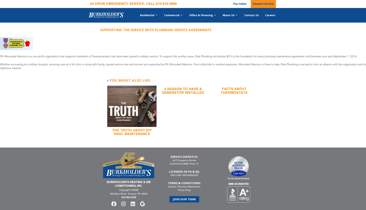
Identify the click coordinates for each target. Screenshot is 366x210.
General (172, 186)
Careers (270, 15)
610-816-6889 (166, 4)
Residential (147, 15)
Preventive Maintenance (189, 186)
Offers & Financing (201, 15)
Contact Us (251, 15)
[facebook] (114, 203)
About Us (228, 15)
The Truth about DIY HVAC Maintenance (132, 132)
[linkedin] (133, 203)
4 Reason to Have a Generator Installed (183, 91)
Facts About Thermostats (234, 91)
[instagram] (124, 203)
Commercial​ (171, 15)
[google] (143, 203)
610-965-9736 (128, 197)
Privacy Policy (184, 190)
